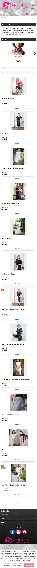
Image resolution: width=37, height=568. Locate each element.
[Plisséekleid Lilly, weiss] (18, 226)
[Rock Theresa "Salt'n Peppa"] (18, 402)
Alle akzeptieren (17, 565)
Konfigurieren (29, 565)
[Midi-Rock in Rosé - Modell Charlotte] (18, 473)
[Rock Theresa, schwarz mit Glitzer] (18, 332)
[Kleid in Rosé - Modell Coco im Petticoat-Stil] (18, 367)
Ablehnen (7, 565)
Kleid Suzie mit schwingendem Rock (14, 168)
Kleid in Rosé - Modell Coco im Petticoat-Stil (16, 379)
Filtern (5, 69)
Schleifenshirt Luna (8, 98)
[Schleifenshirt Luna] (18, 86)
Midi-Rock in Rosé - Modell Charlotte (13, 485)
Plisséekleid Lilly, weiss (9, 239)
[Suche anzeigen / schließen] (21, 13)
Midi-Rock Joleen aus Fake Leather (13, 309)
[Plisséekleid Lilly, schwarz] (18, 191)
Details (17, 108)
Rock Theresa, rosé (8, 450)
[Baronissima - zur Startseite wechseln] (18, 5)
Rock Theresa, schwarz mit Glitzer (13, 344)
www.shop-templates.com (18, 540)
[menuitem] (4, 13)
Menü (6, 13)
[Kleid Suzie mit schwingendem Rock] (18, 156)
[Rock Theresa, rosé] (18, 437)
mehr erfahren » (19, 34)
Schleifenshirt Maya (8, 274)
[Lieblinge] (26, 13)
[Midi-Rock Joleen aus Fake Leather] (18, 297)
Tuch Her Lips (18, 56)
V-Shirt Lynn (6, 133)
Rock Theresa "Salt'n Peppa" (11, 415)
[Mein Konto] (30, 13)
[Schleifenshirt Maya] (18, 262)
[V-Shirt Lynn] (18, 121)
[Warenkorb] (34, 13)
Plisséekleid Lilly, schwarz (10, 204)
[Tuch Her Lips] (18, 49)
